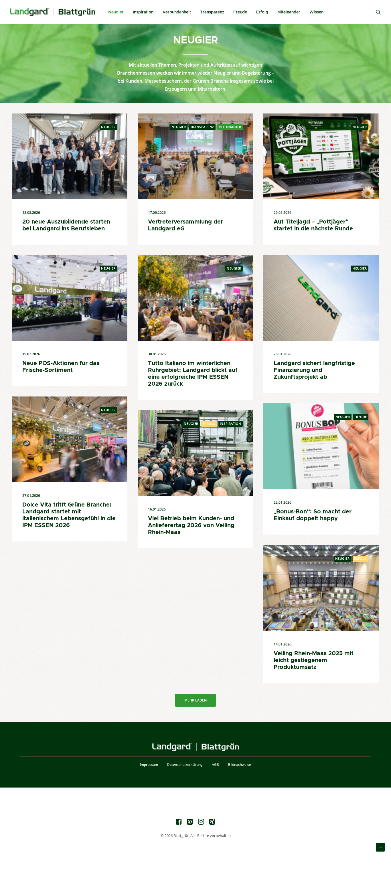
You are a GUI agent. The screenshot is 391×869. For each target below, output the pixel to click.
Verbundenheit (177, 12)
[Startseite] (195, 747)
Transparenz (212, 12)
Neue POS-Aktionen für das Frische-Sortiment (60, 366)
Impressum (149, 764)
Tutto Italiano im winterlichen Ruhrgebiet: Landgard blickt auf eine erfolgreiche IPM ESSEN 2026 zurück (193, 373)
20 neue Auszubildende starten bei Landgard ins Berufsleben (66, 225)
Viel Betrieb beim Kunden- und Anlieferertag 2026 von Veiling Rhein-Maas (191, 525)
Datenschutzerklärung (185, 764)
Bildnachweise (239, 764)
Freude (240, 12)
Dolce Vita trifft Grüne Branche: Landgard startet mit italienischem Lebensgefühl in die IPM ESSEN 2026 (69, 515)
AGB (215, 764)
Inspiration (143, 12)
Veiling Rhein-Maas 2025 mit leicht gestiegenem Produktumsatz (314, 660)
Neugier (116, 12)
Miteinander (288, 12)
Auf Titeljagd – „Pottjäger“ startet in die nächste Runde (313, 225)
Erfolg (262, 12)
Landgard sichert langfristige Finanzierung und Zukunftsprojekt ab (314, 369)
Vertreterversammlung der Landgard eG (185, 225)
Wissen (316, 12)
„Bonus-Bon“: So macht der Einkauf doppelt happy (312, 515)
